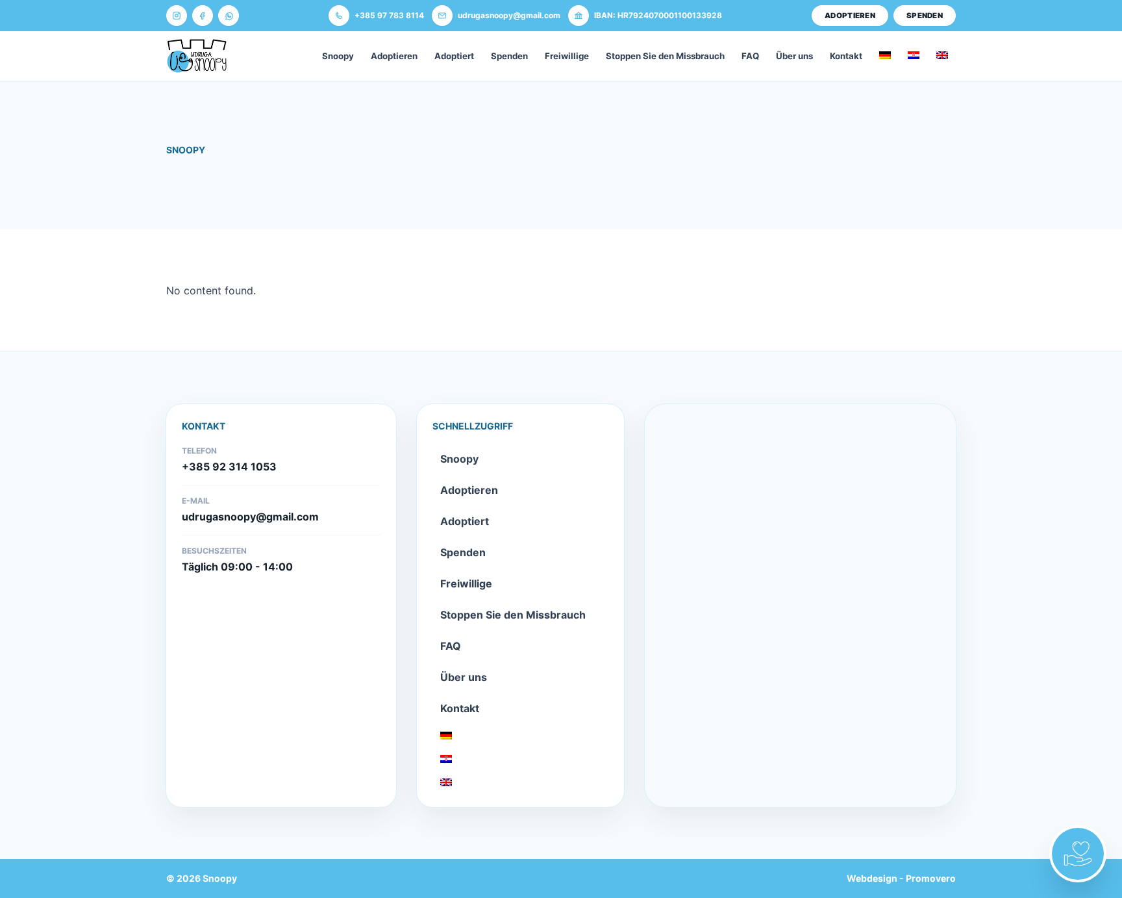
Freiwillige (567, 56)
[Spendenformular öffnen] (1078, 854)
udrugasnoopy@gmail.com (250, 516)
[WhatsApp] (228, 15)
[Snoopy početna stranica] (196, 56)
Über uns (794, 56)
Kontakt (846, 56)
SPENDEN (924, 15)
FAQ (750, 56)
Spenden (509, 56)
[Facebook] (202, 15)
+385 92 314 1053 (229, 466)
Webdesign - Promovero (901, 878)
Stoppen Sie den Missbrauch (665, 56)
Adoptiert (454, 56)
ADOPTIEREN (850, 15)
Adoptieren (394, 56)
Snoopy (338, 56)
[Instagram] (176, 15)
